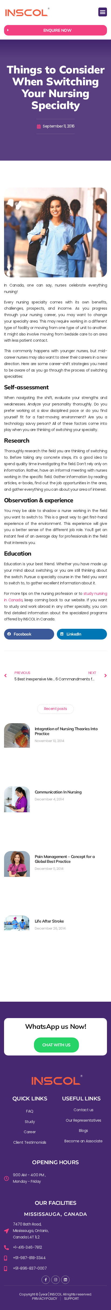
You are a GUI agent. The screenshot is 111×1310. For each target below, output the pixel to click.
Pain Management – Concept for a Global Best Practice (65, 859)
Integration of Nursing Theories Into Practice (66, 731)
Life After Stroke (49, 921)
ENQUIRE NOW (57, 30)
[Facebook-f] (45, 1280)
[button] (102, 12)
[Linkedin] (65, 1280)
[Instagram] (55, 1280)
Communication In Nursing (58, 792)
